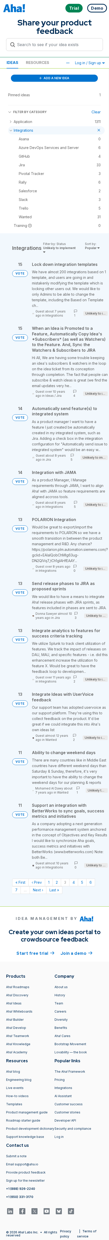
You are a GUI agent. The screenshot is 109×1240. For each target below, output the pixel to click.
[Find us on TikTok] (71, 1211)
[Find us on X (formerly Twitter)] (34, 1211)
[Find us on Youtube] (47, 1211)
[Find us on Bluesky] (59, 1211)
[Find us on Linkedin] (10, 1211)
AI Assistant (63, 1096)
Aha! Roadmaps (17, 987)
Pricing (60, 1080)
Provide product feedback (26, 1172)
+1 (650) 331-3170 (19, 1197)
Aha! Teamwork (17, 1036)
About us (61, 987)
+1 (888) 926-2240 (20, 1189)
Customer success (69, 1104)
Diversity (61, 1019)
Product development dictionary (30, 1128)
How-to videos (17, 1096)
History (60, 995)
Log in (59, 1137)
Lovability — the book (71, 1052)
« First (20, 882)
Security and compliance (73, 1128)
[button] (67, 63)
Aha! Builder (15, 1019)
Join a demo (77, 953)
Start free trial (35, 953)
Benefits (61, 1028)
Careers (60, 1011)
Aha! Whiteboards (19, 1011)
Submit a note (16, 1156)
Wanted (51, 740)
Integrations (54, 315)
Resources (37, 62)
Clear (96, 112)
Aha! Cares (62, 1036)
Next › (38, 890)
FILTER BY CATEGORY (30, 112)
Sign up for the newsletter (25, 1180)
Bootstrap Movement (70, 1044)
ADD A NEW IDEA (56, 78)
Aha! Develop (16, 1028)
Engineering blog (18, 1080)
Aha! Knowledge (18, 1044)
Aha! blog (13, 1071)
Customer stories (67, 1112)
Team (59, 1003)
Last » (54, 890)
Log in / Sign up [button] (88, 63)
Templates (14, 1104)
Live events (15, 1088)
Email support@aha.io (22, 1164)
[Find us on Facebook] (22, 1211)
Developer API (65, 1120)
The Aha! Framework (70, 1071)
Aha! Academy (16, 1052)
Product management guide (27, 1112)
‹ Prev (37, 882)
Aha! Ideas (14, 1003)
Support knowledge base (25, 1137)
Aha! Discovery (17, 995)
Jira (59, 396)
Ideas (12, 62)
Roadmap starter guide (23, 1120)
